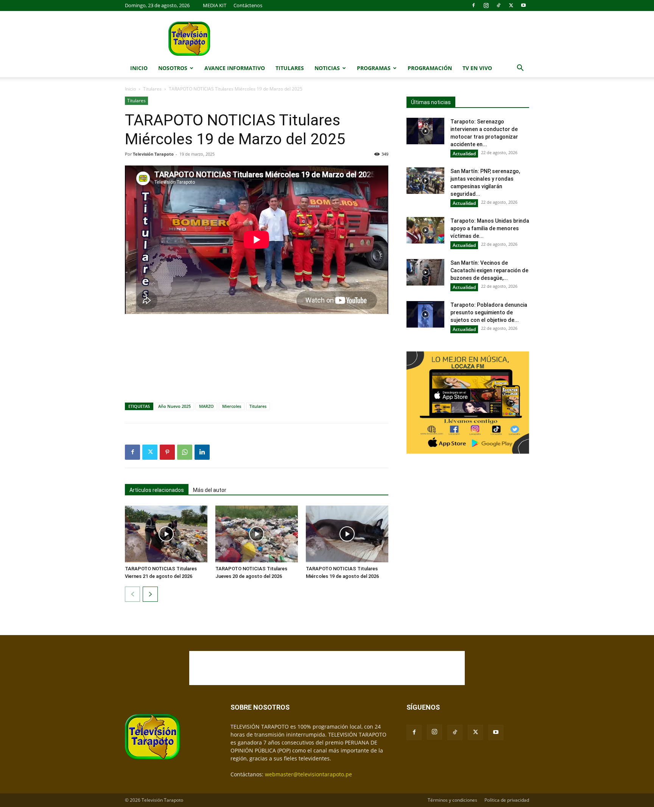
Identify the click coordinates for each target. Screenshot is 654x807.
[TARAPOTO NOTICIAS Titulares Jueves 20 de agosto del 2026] (256, 534)
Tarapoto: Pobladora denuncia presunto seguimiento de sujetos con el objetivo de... (488, 312)
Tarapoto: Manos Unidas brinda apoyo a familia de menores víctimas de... (489, 228)
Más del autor (209, 490)
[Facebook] (473, 5)
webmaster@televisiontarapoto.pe (308, 774)
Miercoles (231, 406)
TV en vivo (477, 68)
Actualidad (464, 153)
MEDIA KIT (214, 5)
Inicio (139, 68)
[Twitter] (511, 5)
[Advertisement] (256, 341)
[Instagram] (486, 5)
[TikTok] (498, 5)
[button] (520, 68)
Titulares (290, 68)
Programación (430, 68)
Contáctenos (248, 5)
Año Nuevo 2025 (174, 406)
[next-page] (150, 594)
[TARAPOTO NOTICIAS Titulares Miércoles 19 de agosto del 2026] (347, 534)
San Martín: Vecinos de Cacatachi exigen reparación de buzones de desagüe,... (489, 270)
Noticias (327, 68)
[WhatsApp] (184, 452)
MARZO (206, 406)
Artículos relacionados (156, 490)
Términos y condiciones (452, 800)
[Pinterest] (167, 452)
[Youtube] (523, 5)
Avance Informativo (234, 68)
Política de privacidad (506, 800)
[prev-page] (132, 594)
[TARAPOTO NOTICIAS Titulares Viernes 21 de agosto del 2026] (166, 534)
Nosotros (172, 68)
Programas (374, 68)
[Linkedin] (202, 452)
